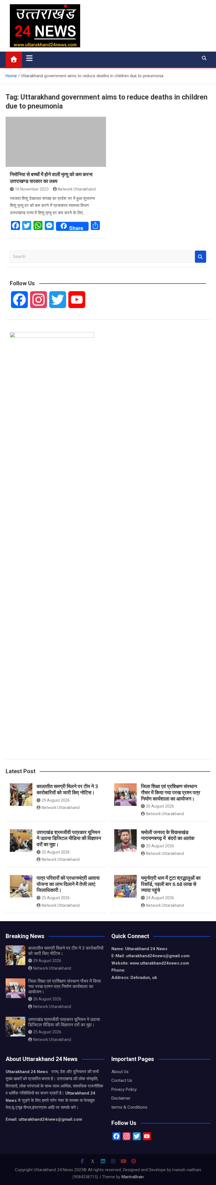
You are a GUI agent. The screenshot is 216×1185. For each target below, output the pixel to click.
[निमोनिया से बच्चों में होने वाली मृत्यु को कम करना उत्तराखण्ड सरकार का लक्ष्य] (56, 142)
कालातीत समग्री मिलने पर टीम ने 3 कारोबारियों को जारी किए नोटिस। (67, 789)
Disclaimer (120, 1098)
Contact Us (121, 1080)
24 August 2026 (160, 898)
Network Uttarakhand (77, 189)
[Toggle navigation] (29, 58)
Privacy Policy (124, 1089)
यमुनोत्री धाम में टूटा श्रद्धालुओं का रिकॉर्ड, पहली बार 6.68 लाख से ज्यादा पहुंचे (171, 884)
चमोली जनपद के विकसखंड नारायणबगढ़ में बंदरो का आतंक (167, 835)
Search (200, 257)
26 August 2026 (160, 806)
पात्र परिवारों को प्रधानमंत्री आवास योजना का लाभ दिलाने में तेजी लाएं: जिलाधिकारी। (68, 884)
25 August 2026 (56, 852)
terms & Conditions (129, 1107)
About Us (120, 1071)
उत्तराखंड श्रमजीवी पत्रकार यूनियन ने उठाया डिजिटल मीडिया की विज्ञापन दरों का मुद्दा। (69, 838)
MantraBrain (133, 1176)
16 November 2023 (32, 189)
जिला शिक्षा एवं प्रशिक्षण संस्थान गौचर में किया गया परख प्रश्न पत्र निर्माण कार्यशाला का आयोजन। (170, 792)
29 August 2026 (56, 800)
